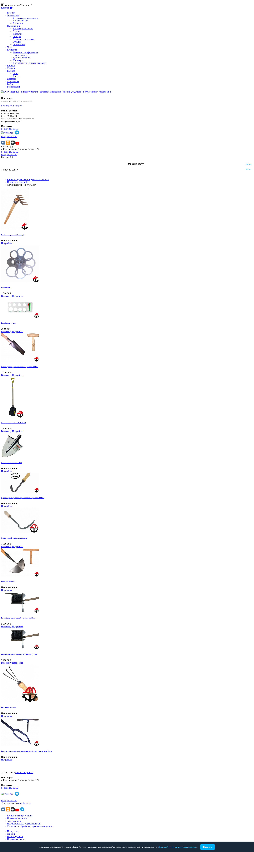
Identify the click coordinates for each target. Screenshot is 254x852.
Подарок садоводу (16, 839)
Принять (207, 847)
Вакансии (18, 23)
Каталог (5, 7)
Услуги (10, 47)
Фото (15, 73)
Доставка (11, 79)
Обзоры (17, 36)
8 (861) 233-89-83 (9, 129)
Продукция (12, 831)
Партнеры (18, 60)
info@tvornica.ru (9, 136)
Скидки (11, 68)
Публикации (13, 26)
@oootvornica (24, 803)
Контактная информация (25, 52)
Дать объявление (21, 57)
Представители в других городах (29, 63)
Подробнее (6, 243)
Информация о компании (25, 18)
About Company (21, 20)
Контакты (12, 49)
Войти (10, 84)
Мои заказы (13, 81)
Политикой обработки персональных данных (177, 847)
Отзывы (17, 42)
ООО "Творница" (24, 772)
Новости (17, 34)
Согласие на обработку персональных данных (30, 826)
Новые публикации (23, 28)
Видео (16, 76)
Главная (11, 12)
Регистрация (13, 86)
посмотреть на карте (11, 105)
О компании (13, 15)
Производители (15, 836)
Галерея (11, 71)
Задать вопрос (20, 55)
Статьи (16, 31)
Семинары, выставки (23, 39)
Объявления (19, 44)
